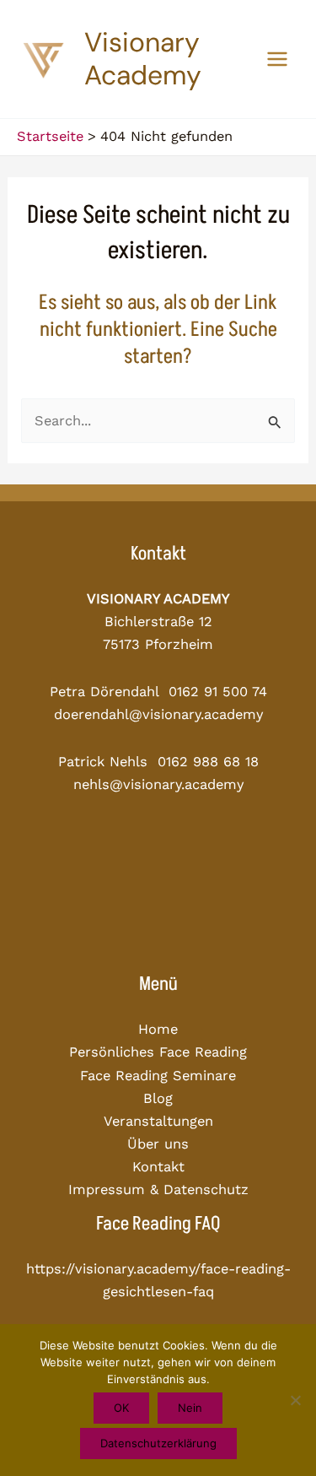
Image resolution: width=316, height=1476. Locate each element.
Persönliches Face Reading (158, 1052)
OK (121, 1407)
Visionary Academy (142, 58)
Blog (158, 1098)
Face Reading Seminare (158, 1076)
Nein (190, 1407)
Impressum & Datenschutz (158, 1189)
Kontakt (158, 1167)
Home (158, 1029)
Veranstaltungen (158, 1121)
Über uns (158, 1144)
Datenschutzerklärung (158, 1443)
